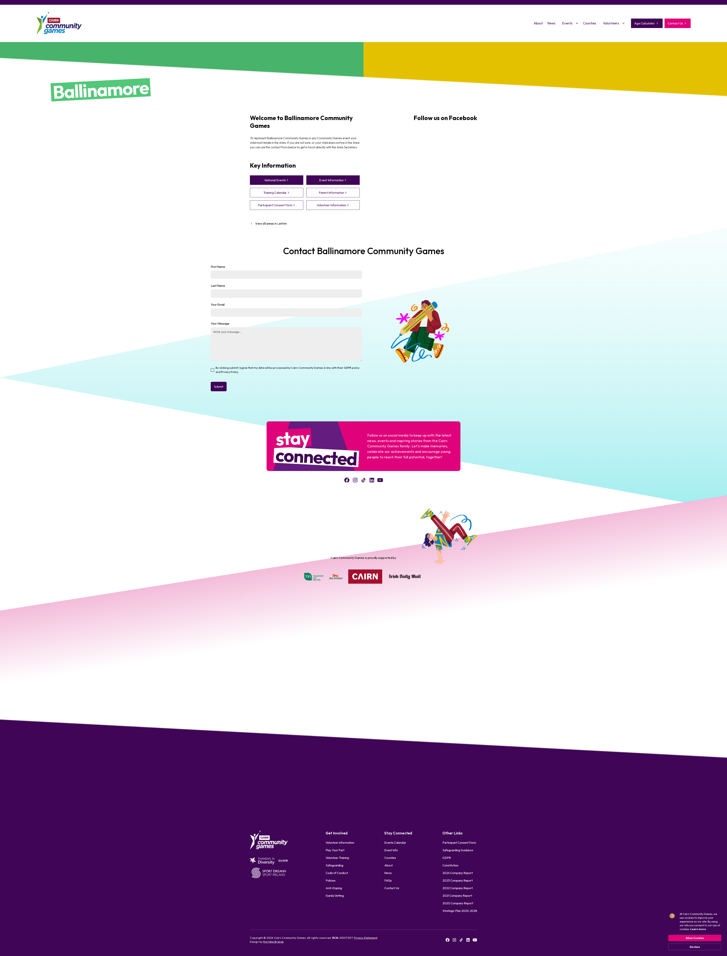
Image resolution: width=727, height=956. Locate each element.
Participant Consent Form (459, 842)
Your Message (220, 323)
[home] (59, 23)
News (551, 23)
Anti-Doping (334, 888)
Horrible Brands (273, 942)
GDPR (446, 858)
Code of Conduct (337, 873)
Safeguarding (334, 865)
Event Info (391, 850)
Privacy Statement (366, 938)
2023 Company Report (457, 880)
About (538, 23)
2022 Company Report (457, 888)
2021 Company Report (457, 895)
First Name (218, 267)
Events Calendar (395, 842)
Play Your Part (335, 850)
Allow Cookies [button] (695, 938)
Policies (330, 880)
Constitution (450, 865)
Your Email (218, 304)
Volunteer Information (340, 842)
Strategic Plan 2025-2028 (459, 911)
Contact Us (391, 888)
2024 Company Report (457, 873)
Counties (589, 23)
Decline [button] (695, 947)
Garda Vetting (335, 895)
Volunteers (611, 23)
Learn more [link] (698, 929)
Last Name (218, 285)
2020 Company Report (457, 903)
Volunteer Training (337, 858)
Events (567, 23)
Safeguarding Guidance (457, 850)
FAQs (388, 880)
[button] (569, 23)
